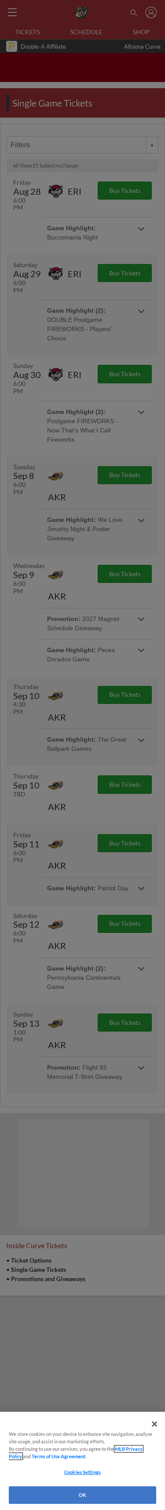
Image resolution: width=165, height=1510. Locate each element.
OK (82, 1495)
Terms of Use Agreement (58, 1456)
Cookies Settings (82, 1472)
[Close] (154, 1424)
